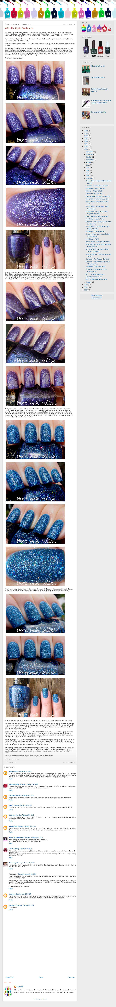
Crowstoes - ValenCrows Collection (97, 186)
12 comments (70, 24)
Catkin (11, 849)
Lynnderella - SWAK (92, 239)
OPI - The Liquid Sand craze (95, 274)
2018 (86, 136)
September (90, 160)
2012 (86, 285)
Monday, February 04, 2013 (22, 771)
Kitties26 (20, 986)
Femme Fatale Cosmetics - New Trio (98, 196)
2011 (86, 287)
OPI (15, 762)
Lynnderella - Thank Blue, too (95, 188)
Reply (11, 779)
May (87, 170)
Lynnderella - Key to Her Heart (95, 266)
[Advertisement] (40, 958)
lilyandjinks (13, 826)
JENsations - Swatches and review (97, 199)
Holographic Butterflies (98, 112)
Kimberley (12, 863)
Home (41, 977)
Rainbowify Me (14, 784)
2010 (86, 290)
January (89, 282)
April (88, 173)
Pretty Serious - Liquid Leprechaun (97, 216)
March (88, 175)
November (89, 154)
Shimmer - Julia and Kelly (94, 191)
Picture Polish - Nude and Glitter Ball (98, 242)
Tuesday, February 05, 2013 (27, 874)
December (89, 152)
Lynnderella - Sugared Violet (95, 219)
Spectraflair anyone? (98, 77)
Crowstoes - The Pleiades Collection (97, 259)
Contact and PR (97, 298)
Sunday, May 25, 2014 (23, 894)
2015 (86, 144)
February (89, 178)
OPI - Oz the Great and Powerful (96, 279)
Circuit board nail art (97, 66)
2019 (86, 133)
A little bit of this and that (94, 194)
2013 (86, 149)
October (89, 157)
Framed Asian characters (94, 277)
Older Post (71, 977)
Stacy (11, 771)
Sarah (11, 805)
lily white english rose (16, 837)
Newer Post (10, 977)
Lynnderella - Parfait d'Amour (95, 231)
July (87, 165)
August (88, 162)
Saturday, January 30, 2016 (25, 905)
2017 (86, 139)
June (88, 167)
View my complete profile (40, 999)
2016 (86, 141)
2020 (86, 131)
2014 (86, 146)
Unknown (12, 795)
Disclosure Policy (97, 295)
